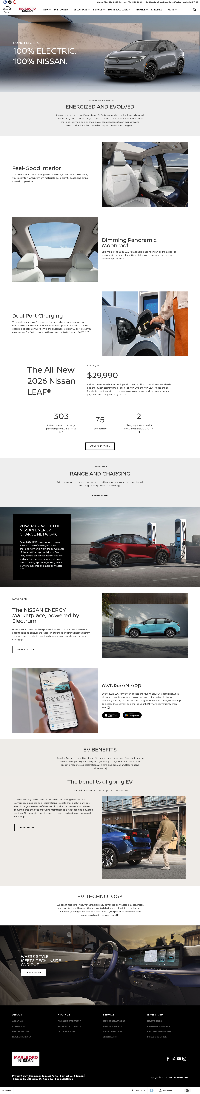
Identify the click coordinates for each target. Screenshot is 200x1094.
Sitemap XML (20, 1078)
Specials (156, 9)
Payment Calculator (69, 1026)
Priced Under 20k (157, 1036)
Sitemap (79, 1075)
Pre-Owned (61, 9)
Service (97, 9)
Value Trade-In (66, 1031)
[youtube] (14, 2)
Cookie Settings (64, 1078)
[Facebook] (168, 1059)
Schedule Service (112, 1026)
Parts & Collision (119, 9)
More (171, 10)
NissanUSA (35, 1078)
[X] (10, 2)
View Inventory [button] (100, 446)
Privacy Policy (20, 1075)
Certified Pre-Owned (159, 1031)
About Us (17, 1021)
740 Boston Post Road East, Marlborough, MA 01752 (172, 2)
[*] (134, 125)
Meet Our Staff (21, 1031)
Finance (141, 9)
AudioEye (48, 1078)
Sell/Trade (80, 9)
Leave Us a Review (22, 1036)
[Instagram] (184, 1059)
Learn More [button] (100, 495)
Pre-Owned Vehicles (158, 1026)
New (45, 9)
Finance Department (69, 1021)
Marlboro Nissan (178, 1077)
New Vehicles (154, 1021)
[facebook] (5, 2)
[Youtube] (179, 1059)
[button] (194, 9)
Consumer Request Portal (44, 1075)
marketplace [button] (26, 649)
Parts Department (113, 1031)
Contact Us (18, 1026)
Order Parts (110, 1036)
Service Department (114, 1021)
